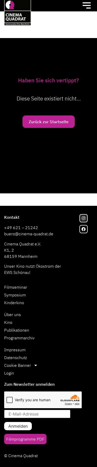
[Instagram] (83, 218)
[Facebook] (83, 229)
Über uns (12, 314)
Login (9, 373)
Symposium (15, 294)
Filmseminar (15, 287)
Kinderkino (14, 302)
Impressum (15, 349)
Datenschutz (15, 357)
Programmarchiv (19, 337)
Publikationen (16, 330)
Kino (8, 322)
